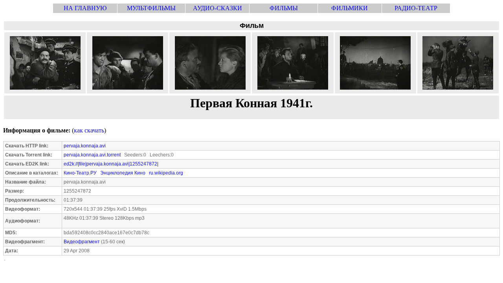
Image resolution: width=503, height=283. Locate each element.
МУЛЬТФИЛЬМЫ (151, 8)
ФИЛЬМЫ (284, 8)
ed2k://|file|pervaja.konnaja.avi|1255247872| (111, 164)
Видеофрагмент (82, 241)
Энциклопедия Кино (122, 173)
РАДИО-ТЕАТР (416, 8)
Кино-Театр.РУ (80, 173)
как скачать (89, 130)
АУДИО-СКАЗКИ (217, 8)
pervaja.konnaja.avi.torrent (92, 155)
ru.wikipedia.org (166, 173)
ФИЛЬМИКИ (349, 8)
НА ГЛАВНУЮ (85, 8)
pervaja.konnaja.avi (85, 146)
